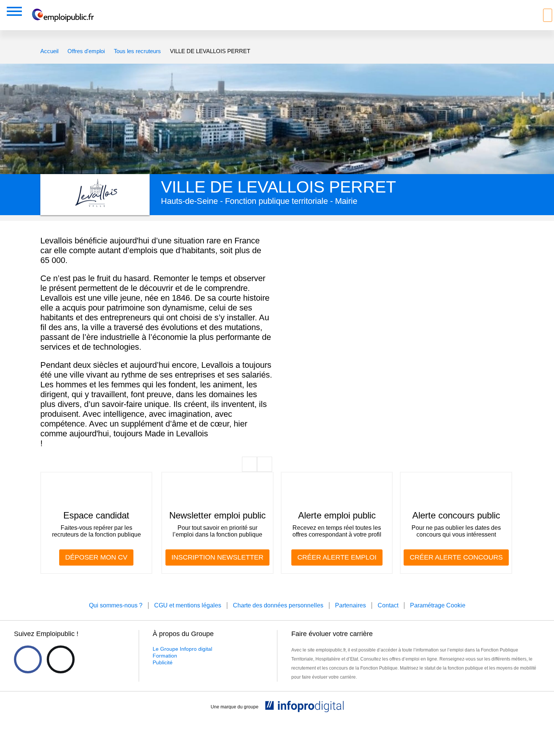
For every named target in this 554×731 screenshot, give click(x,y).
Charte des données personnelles (278, 605)
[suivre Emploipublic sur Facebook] (28, 659)
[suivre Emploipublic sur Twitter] (61, 659)
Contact (388, 605)
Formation (165, 656)
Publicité (163, 662)
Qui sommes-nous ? (115, 605)
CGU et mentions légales (187, 605)
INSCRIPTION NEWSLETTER (217, 557)
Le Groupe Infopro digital (182, 649)
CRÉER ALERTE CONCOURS (456, 557)
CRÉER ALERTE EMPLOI (336, 557)
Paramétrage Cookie (437, 605)
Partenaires (350, 605)
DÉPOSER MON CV (96, 557)
